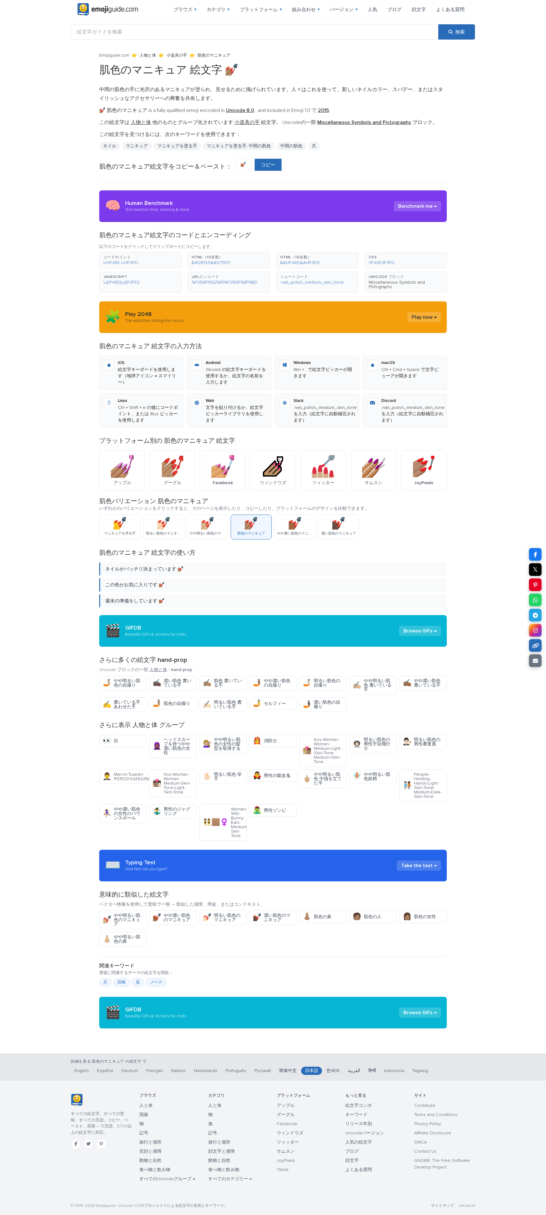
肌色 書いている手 (222, 683)
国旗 (143, 1114)
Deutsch (129, 1070)
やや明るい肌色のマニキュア (121, 920)
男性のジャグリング (171, 811)
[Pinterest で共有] (535, 584)
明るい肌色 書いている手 (222, 704)
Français (154, 1070)
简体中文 (288, 1070)
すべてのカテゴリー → (230, 1178)
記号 (143, 1133)
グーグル (285, 1114)
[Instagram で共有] (535, 630)
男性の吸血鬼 (271, 775)
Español (105, 1070)
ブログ (394, 9)
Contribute (424, 1105)
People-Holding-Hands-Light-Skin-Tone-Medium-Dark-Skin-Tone (422, 785)
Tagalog (420, 1070)
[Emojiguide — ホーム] (76, 1100)
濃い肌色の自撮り (321, 704)
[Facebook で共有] (535, 554)
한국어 (333, 1070)
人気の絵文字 (358, 1142)
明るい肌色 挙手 (222, 776)
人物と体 (148, 55)
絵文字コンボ (358, 1105)
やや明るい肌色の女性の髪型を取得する (221, 744)
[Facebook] (76, 1144)
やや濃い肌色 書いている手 (421, 683)
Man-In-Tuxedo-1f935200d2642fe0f (125, 776)
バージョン (344, 9)
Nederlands (205, 1070)
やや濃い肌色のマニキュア (171, 917)
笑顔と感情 (150, 1151)
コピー (268, 165)
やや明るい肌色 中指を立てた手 (322, 779)
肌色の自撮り (171, 703)
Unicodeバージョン (364, 1133)
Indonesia (394, 1070)
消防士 (265, 741)
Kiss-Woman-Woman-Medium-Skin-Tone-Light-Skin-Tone (172, 783)
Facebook (287, 1123)
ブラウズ (185, 9)
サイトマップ (442, 1205)
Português (236, 1070)
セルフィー (269, 703)
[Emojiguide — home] (107, 9)
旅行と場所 (150, 1142)
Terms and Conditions (436, 1114)
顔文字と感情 (221, 1151)
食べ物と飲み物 (154, 1169)
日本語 (311, 1070)
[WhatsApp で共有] (535, 600)
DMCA (420, 1142)
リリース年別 (358, 1123)
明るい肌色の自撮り (321, 683)
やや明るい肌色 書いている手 (372, 685)
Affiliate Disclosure (432, 1133)
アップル (285, 1105)
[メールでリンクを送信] (535, 660)
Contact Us (425, 1151)
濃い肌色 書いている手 (172, 683)
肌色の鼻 (317, 916)
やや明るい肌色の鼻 (121, 939)
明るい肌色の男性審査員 (421, 742)
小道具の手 (177, 55)
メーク (156, 982)
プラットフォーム (261, 9)
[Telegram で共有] (535, 615)
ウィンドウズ (290, 1133)
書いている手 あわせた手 (121, 704)
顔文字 (419, 9)
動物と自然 (150, 1160)
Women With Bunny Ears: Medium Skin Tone (225, 822)
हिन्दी (372, 1070)
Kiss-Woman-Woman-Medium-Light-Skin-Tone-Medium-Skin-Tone (322, 750)
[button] (140, 260)
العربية (354, 1070)
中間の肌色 (291, 146)
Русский (262, 1070)
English (82, 1070)
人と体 (146, 1105)
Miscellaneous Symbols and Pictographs (397, 284)
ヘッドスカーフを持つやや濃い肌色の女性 (171, 746)
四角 (122, 982)
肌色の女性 (419, 916)
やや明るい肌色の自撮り (121, 683)
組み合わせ (306, 9)
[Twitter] (88, 1144)
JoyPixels (286, 1160)
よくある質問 (450, 9)
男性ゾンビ (269, 810)
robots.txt (467, 1205)
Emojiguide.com (114, 55)
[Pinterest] (101, 1144)
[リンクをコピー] (535, 645)
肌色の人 (367, 916)
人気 (372, 9)
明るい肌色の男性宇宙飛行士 (371, 744)
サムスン (285, 1151)
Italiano (178, 1070)
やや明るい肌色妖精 (371, 776)
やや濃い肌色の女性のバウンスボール (121, 813)
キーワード (356, 1114)
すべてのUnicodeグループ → (167, 1178)
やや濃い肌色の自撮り (271, 683)
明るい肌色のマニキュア (221, 917)
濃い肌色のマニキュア (271, 917)
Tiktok (282, 1169)
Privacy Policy (427, 1123)
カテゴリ (218, 9)
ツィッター (288, 1142)
